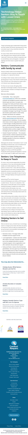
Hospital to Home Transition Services (14, 392)
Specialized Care (14, 384)
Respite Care (14, 386)
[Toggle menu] (25, 3)
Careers (14, 401)
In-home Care (14, 383)
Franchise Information (14, 409)
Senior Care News (17, 27)
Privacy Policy (10, 426)
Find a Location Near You (14, 371)
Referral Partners (14, 369)
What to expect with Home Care (14, 407)
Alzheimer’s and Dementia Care (14, 388)
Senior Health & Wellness (14, 390)
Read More (5, 277)
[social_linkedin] (13, 419)
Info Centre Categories (8, 38)
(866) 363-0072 (16, 358)
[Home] (1, 28)
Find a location (14, 415)
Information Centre (7, 27)
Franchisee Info (14, 368)
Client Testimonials (14, 375)
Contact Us (14, 410)
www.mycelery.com (11, 118)
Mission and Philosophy (14, 366)
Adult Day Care (7, 41)
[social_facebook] (15, 419)
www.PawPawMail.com (8, 98)
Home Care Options (14, 405)
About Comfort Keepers (14, 364)
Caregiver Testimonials (14, 377)
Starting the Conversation (14, 403)
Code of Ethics (18, 426)
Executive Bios (14, 373)
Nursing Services (14, 394)
